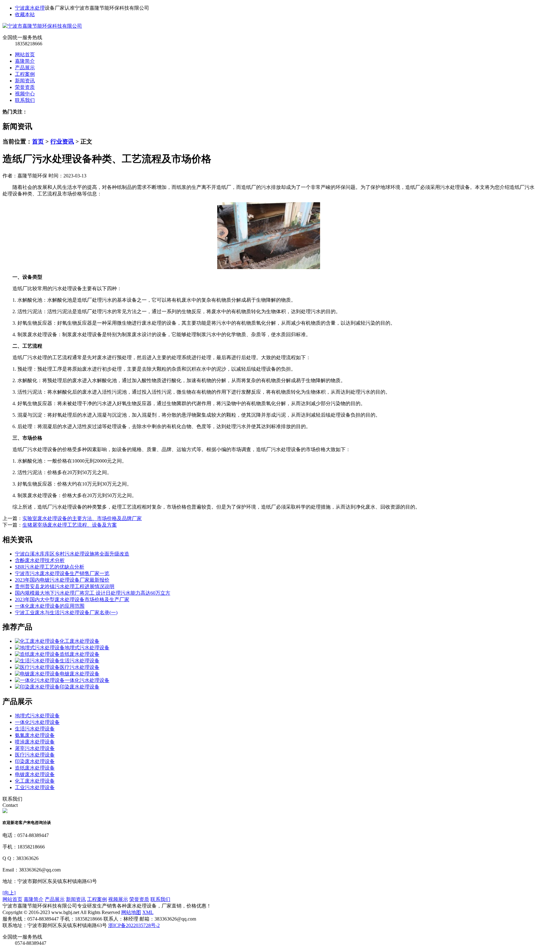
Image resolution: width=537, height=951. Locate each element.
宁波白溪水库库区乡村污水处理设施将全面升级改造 (72, 553)
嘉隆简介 (25, 61)
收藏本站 (25, 14)
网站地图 (131, 912)
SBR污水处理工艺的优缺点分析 (49, 566)
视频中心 (25, 93)
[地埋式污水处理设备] (40, 647)
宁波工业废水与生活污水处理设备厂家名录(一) (66, 612)
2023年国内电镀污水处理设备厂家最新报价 (62, 580)
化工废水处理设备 (79, 641)
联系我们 (25, 100)
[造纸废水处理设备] (37, 654)
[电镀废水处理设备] (37, 673)
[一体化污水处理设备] (40, 680)
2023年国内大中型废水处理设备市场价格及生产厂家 (72, 599)
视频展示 (118, 899)
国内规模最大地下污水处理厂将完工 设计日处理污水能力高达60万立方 (92, 593)
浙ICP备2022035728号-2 (134, 925)
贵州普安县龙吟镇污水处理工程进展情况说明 (64, 586)
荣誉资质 (25, 87)
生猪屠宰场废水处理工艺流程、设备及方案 (69, 525)
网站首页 (25, 54)
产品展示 (25, 67)
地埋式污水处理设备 (87, 647)
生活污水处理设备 (79, 660)
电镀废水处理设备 (79, 673)
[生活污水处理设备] (37, 660)
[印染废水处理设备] (37, 686)
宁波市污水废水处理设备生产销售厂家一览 (62, 573)
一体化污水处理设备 (87, 680)
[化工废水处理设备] (37, 641)
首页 (38, 141)
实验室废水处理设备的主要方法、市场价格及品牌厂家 (82, 518)
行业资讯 (62, 141)
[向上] (9, 892)
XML (148, 912)
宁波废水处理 (30, 8)
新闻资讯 (25, 80)
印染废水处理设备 (79, 686)
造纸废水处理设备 (79, 654)
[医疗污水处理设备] (37, 667)
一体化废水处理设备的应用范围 (50, 606)
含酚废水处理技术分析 (40, 560)
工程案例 (25, 74)
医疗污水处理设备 (79, 667)
